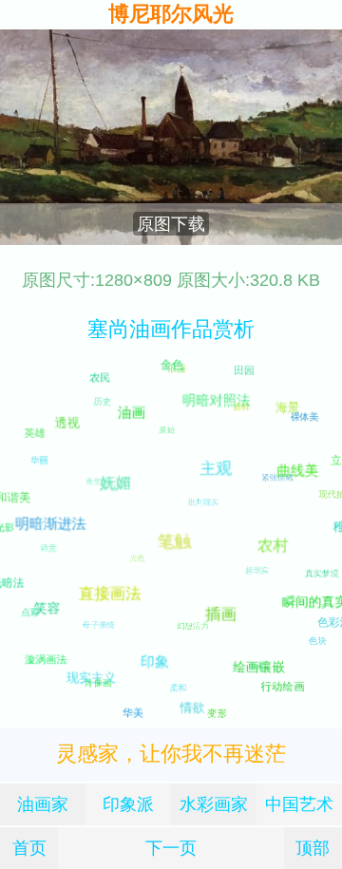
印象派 (128, 804)
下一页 (171, 848)
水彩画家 (214, 804)
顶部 (312, 848)
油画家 (42, 804)
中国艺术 (299, 804)
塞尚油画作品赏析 (171, 329)
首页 (29, 848)
